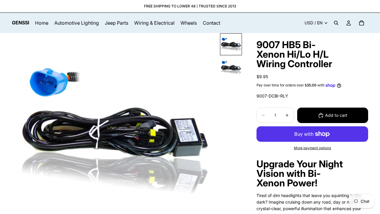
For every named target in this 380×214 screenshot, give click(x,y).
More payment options (312, 148)
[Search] (336, 22)
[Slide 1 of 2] (231, 44)
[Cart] (361, 22)
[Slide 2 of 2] (231, 67)
